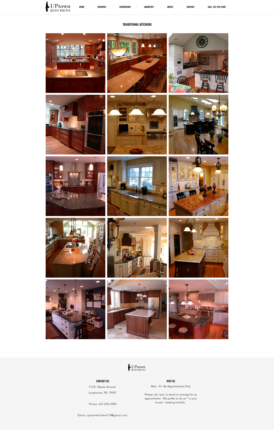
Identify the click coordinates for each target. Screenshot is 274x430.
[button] (102, 6)
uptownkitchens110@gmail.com (107, 415)
